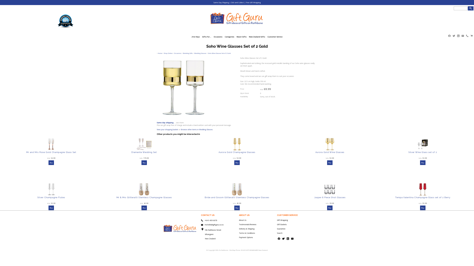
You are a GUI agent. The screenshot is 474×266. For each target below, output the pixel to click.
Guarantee (281, 229)
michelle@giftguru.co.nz (214, 225)
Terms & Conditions (247, 233)
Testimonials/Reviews (247, 224)
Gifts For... (206, 37)
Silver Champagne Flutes (51, 197)
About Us (242, 220)
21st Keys (196, 37)
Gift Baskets (282, 224)
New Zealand (208, 238)
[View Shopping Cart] (472, 36)
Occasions (218, 37)
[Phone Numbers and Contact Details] (467, 36)
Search (279, 233)
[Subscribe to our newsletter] (463, 36)
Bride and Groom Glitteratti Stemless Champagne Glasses (237, 197)
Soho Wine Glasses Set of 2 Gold (219, 53)
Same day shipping (165, 122)
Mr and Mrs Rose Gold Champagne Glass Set (51, 152)
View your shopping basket (167, 129)
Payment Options (246, 237)
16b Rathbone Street (213, 230)
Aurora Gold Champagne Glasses (237, 152)
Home (160, 53)
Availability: (244, 97)
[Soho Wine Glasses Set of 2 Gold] (184, 117)
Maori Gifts (242, 37)
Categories (229, 37)
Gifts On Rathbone (221, 250)
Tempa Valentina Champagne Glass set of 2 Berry (422, 197)
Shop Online (168, 53)
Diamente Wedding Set (144, 152)
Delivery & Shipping (246, 229)
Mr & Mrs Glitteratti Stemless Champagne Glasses (144, 197)
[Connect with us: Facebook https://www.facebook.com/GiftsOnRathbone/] (449, 36)
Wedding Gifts (188, 53)
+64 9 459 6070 (211, 220)
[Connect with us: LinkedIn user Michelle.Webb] (458, 36)
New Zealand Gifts (257, 37)
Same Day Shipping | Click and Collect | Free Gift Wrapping (237, 2)
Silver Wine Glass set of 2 (422, 152)
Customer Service (274, 37)
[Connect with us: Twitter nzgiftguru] (454, 36)
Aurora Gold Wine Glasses (329, 152)
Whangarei (207, 234)
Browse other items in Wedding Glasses (197, 129)
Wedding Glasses (200, 53)
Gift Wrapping (282, 220)
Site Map (232, 250)
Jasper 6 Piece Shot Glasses (330, 197)
